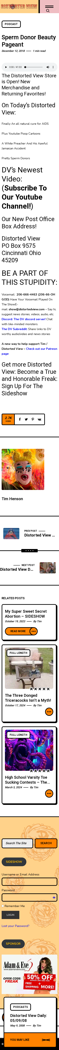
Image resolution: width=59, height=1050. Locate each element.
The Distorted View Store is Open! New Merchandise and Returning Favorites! (29, 85)
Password (8, 890)
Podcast (11, 24)
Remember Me (14, 906)
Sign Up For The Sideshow (22, 390)
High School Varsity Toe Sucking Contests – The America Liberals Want (26, 782)
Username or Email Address (20, 874)
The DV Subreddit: (14, 329)
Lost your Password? (15, 926)
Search (46, 843)
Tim (39, 621)
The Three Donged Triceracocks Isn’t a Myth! (28, 698)
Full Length (18, 653)
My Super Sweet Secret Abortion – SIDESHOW (26, 614)
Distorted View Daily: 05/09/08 (28, 1018)
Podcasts (20, 1007)
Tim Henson (12, 499)
